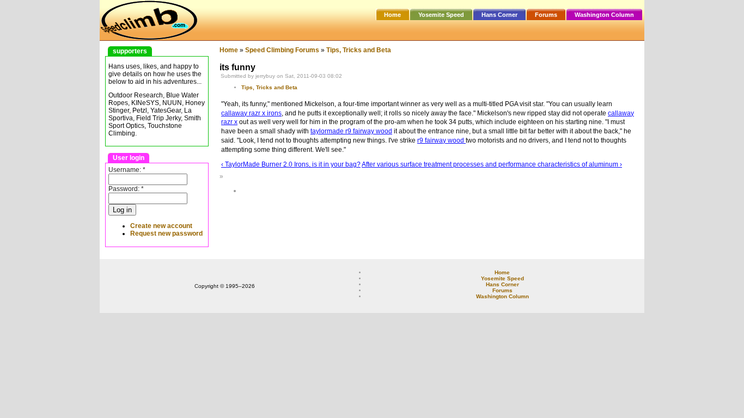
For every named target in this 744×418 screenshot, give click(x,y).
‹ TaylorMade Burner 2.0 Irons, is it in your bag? (291, 164)
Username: (126, 170)
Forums (546, 14)
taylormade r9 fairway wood (351, 131)
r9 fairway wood (441, 140)
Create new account (161, 226)
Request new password (166, 233)
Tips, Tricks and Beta (358, 50)
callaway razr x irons (251, 113)
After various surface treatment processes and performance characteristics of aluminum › (492, 164)
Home (392, 14)
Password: (126, 189)
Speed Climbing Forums (282, 50)
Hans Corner (499, 14)
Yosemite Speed (441, 14)
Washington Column (604, 14)
